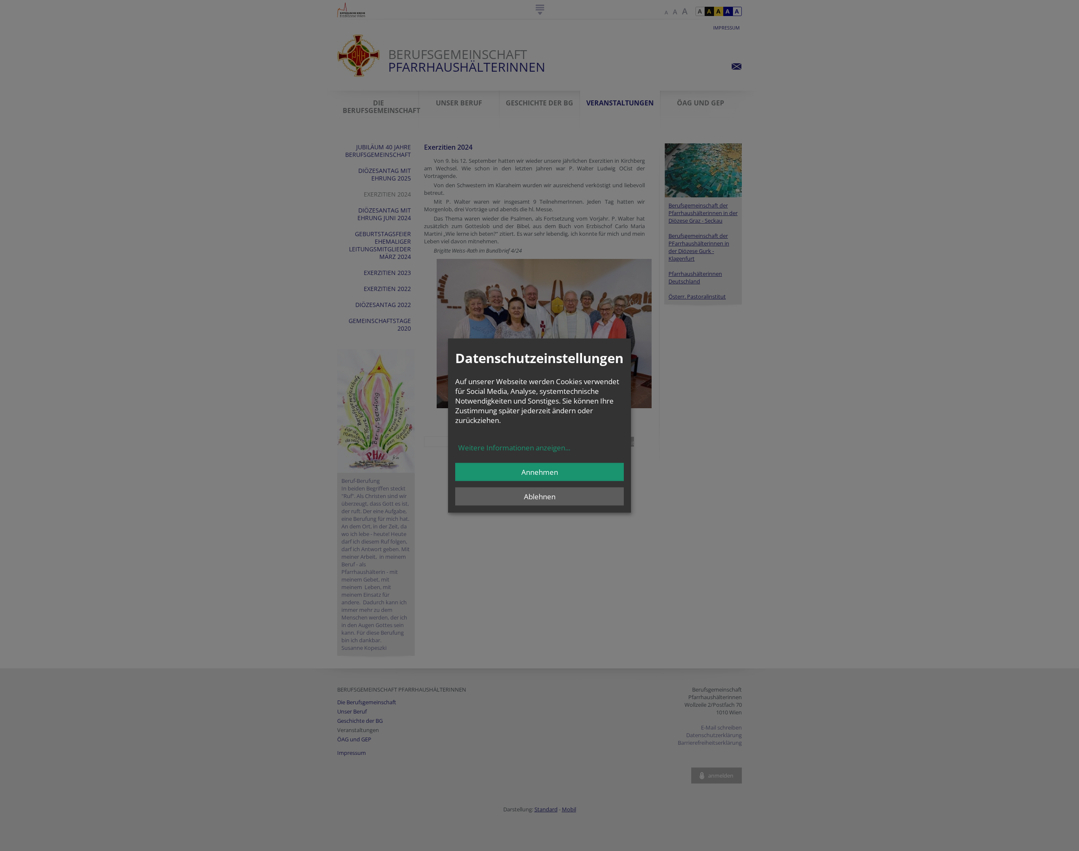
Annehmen (539, 472)
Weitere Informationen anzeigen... (514, 447)
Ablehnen (540, 496)
